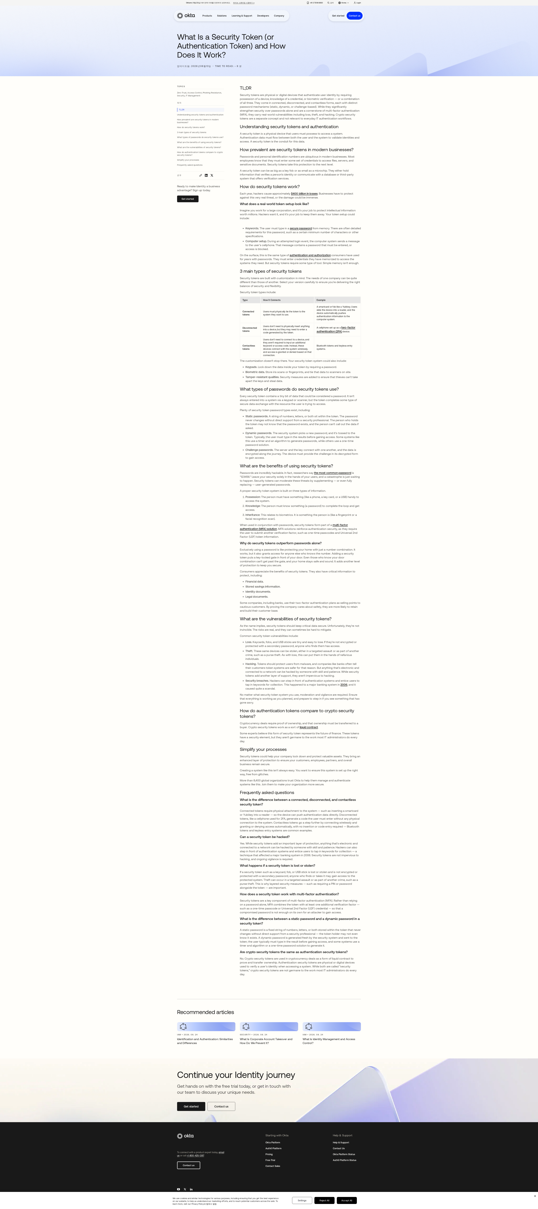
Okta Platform (272, 1142)
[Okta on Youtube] (178, 1189)
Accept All (346, 1200)
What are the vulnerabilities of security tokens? (199, 147)
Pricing (269, 1154)
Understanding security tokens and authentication (200, 115)
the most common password (332, 472)
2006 (343, 684)
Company (279, 15)
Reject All (324, 1200)
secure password (301, 228)
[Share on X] (211, 175)
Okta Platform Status (344, 1154)
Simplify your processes (188, 160)
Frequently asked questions (189, 165)
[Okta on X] (185, 1189)
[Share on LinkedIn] (206, 175)
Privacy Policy (204, 1204)
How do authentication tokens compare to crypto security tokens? (200, 153)
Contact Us (339, 1148)
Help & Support (341, 1142)
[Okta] (186, 16)
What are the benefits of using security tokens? (199, 142)
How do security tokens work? (191, 127)
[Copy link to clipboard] (200, 175)
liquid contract (309, 727)
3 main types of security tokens (191, 132)
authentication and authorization (310, 255)
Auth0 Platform (273, 1148)
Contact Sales (272, 1166)
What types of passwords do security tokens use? (200, 137)
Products (207, 15)
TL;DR (181, 110)
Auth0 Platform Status (344, 1160)
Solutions (222, 15)
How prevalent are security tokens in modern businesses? (198, 121)
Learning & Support (242, 15)
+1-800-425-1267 (195, 1155)
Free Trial (270, 1160)
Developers (263, 15)
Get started (338, 15)
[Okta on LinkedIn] (191, 1189)
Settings (302, 1200)
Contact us (354, 15)
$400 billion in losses (304, 193)
